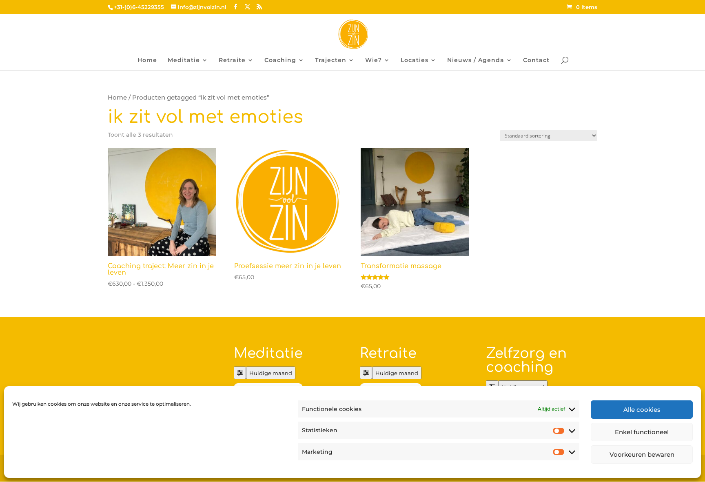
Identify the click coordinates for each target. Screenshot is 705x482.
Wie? (373, 60)
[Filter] (240, 372)
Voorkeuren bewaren (642, 454)
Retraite (232, 60)
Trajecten (330, 60)
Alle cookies (642, 409)
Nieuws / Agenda (475, 60)
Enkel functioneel (642, 432)
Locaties (414, 60)
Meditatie (184, 60)
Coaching (280, 60)
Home (147, 60)
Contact (536, 60)
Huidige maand (270, 373)
